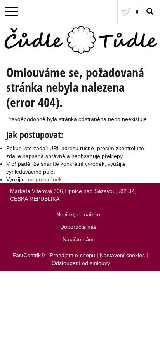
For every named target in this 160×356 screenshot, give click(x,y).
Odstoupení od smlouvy (81, 263)
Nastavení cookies (122, 255)
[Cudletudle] (80, 40)
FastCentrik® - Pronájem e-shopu (53, 255)
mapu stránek (44, 179)
